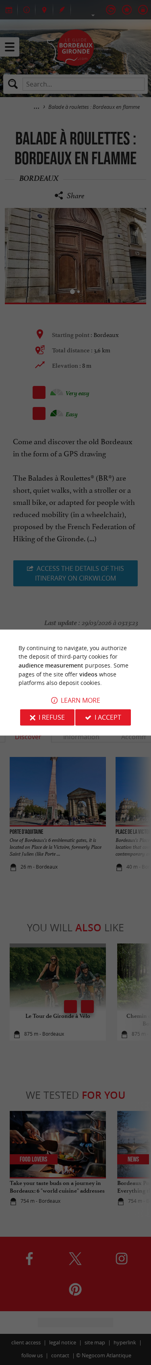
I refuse (52, 717)
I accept (108, 717)
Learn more (80, 700)
